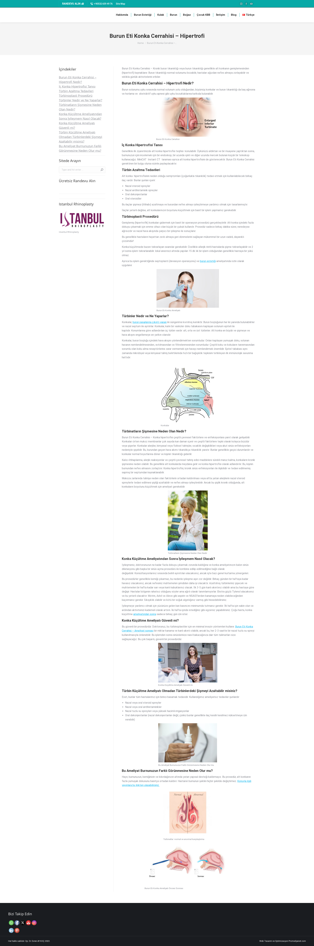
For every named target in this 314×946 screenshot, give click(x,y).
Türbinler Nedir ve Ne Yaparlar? (80, 100)
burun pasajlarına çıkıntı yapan (150, 322)
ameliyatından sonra (144, 614)
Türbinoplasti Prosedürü (75, 96)
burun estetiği (208, 261)
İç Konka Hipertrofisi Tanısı (77, 86)
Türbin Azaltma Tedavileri (76, 91)
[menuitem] (120, 3)
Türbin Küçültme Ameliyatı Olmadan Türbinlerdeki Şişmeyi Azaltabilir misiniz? (80, 136)
